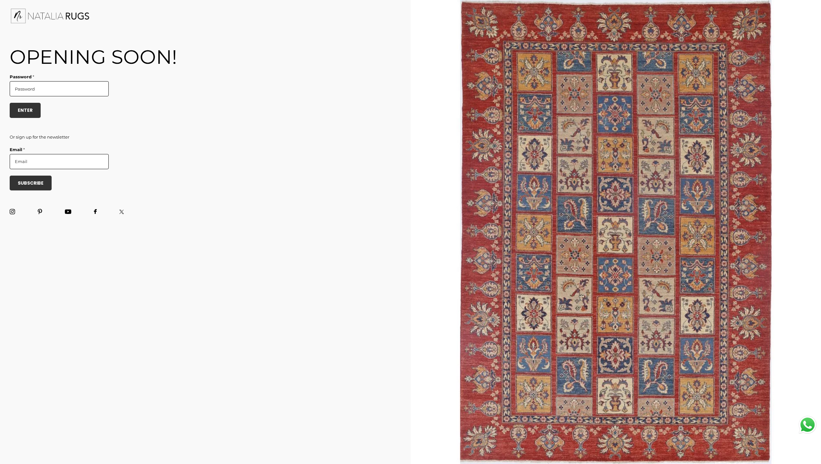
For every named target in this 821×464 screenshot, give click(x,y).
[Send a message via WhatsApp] (807, 425)
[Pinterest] (40, 212)
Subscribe (31, 183)
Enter (25, 110)
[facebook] (95, 211)
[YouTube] (68, 212)
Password (22, 76)
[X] (121, 212)
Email (17, 149)
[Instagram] (12, 212)
